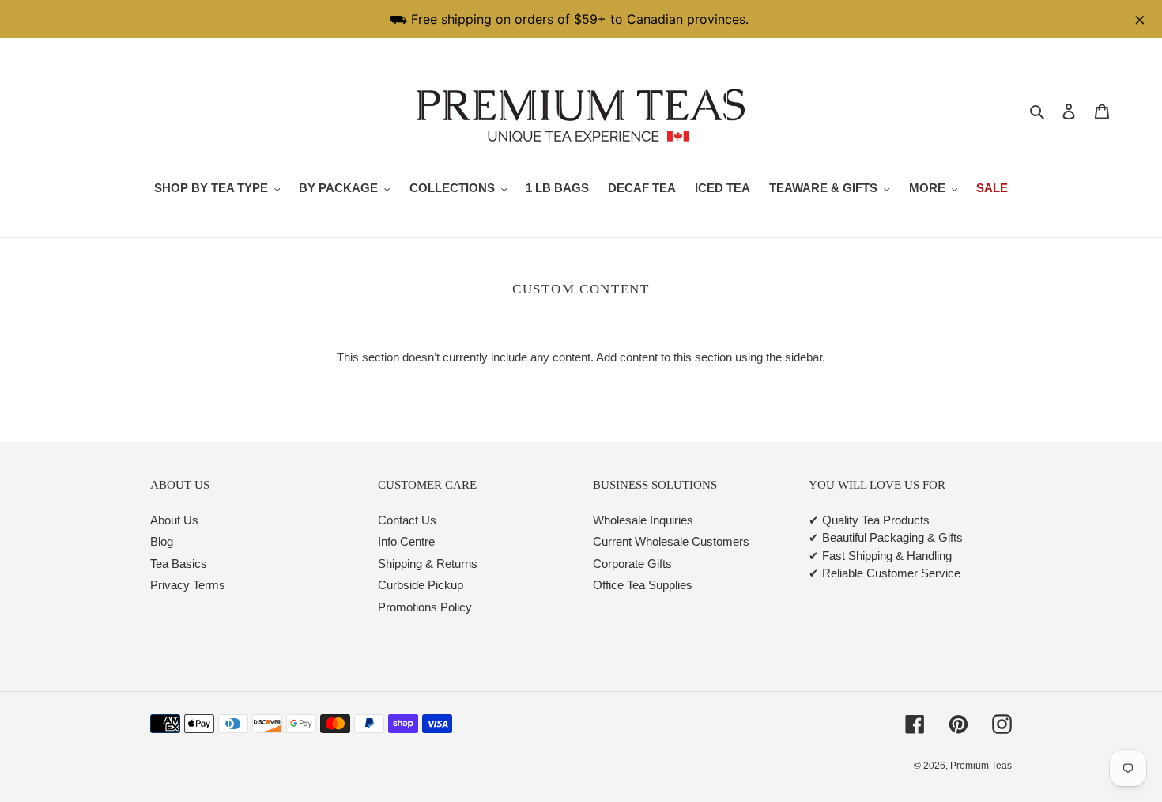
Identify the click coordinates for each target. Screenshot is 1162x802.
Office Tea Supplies (642, 585)
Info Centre (406, 541)
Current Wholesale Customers (671, 541)
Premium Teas (981, 765)
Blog (161, 541)
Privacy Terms (187, 585)
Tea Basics (178, 563)
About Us (174, 520)
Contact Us (407, 520)
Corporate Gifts (632, 563)
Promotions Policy (425, 607)
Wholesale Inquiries (643, 520)
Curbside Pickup (420, 585)
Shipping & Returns (427, 563)
